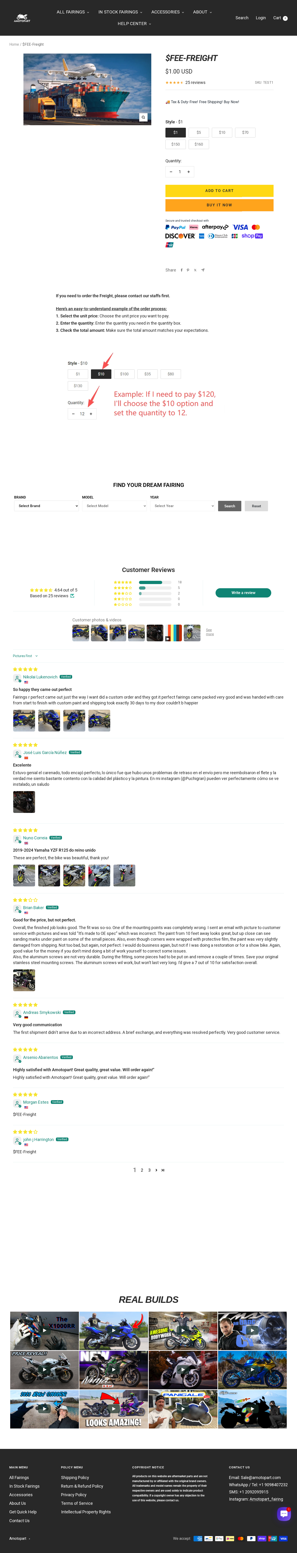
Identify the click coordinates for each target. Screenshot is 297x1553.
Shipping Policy (75, 1477)
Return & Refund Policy (82, 1486)
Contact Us (19, 1520)
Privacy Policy (74, 1494)
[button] (123, 582)
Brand (20, 497)
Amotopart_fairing (266, 1499)
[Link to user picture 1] (24, 720)
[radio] (175, 132)
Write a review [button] (243, 593)
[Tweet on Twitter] (195, 270)
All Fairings (19, 1477)
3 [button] (149, 1170)
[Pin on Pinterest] (188, 270)
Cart (279, 17)
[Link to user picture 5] (124, 875)
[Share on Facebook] (182, 270)
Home (14, 44)
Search (242, 17)
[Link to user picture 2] (49, 720)
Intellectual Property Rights (86, 1511)
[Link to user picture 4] (99, 720)
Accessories (21, 1494)
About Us (17, 1503)
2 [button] (142, 1170)
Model (88, 497)
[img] (25, 669)
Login (261, 17)
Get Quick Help (23, 1511)
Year (154, 497)
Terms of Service (77, 1503)
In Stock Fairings (24, 1486)
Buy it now (219, 205)
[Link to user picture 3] (74, 720)
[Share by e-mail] (202, 270)
